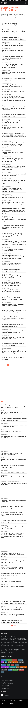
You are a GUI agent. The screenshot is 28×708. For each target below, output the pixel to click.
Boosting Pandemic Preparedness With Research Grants (13, 338)
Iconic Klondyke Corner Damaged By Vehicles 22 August (12, 561)
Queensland (21, 662)
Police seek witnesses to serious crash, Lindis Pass (13, 500)
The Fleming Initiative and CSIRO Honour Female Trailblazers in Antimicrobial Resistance (12, 66)
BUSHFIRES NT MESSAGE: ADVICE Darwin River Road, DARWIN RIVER (12, 567)
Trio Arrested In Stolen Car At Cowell (12, 586)
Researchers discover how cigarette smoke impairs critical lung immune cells (13, 182)
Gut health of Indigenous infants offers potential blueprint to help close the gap (12, 58)
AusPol (12, 664)
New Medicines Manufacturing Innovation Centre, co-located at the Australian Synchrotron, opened (13, 257)
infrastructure (23, 667)
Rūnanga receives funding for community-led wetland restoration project (12, 554)
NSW (6, 662)
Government (8, 660)
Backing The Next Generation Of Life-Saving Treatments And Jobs (14, 264)
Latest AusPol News (5, 688)
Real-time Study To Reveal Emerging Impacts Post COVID (13, 115)
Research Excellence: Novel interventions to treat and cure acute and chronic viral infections (13, 284)
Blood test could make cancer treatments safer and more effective (13, 196)
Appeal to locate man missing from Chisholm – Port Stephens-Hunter (12, 608)
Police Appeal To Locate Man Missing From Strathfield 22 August (13, 406)
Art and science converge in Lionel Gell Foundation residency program (13, 203)
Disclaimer (21, 700)
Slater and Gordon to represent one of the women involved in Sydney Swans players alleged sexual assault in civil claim (13, 536)
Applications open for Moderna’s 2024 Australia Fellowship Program (14, 311)
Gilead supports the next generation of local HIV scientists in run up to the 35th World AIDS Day (14, 351)
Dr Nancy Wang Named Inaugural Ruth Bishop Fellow (12, 276)
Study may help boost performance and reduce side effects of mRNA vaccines (13, 227)
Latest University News (6, 686)
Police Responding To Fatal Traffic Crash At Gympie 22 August (14, 425)
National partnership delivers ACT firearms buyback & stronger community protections (14, 483)
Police (2, 662)
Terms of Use (12, 700)
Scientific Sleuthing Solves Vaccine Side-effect (13, 51)
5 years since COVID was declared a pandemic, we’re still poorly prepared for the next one (13, 160)
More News (14, 625)
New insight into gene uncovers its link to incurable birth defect (13, 331)
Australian (15, 660)
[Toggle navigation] (25, 3)
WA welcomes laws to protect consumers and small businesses (11, 580)
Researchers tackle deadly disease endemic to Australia (13, 344)
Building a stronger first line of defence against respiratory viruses (13, 38)
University (3, 664)
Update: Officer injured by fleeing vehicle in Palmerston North (11, 621)
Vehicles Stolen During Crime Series (12, 472)
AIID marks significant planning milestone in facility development (12, 85)
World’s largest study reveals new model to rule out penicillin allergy (13, 44)
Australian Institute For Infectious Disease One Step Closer (12, 325)
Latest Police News (5, 685)
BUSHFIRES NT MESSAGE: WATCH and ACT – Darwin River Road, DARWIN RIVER (13, 514)
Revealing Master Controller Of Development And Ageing (11, 270)
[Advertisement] (14, 384)
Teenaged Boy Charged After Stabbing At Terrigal (13, 436)
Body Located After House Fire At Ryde (13, 477)
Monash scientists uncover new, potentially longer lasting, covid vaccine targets (12, 235)
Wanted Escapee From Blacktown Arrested (12, 413)
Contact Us (3, 703)
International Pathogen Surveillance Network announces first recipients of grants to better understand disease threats (14, 211)
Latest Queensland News (6, 682)
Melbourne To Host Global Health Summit (12, 152)
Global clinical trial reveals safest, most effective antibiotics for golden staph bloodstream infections (13, 31)
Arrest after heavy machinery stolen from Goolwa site (12, 466)
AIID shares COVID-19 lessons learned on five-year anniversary (14, 174)
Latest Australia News (6, 679)
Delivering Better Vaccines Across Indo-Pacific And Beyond (12, 121)
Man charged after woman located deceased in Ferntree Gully (12, 453)
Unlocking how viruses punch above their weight (13, 72)
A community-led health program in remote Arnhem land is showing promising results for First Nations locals (13, 145)
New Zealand (4, 669)
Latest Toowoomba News (7, 680)
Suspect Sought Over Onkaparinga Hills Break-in (13, 460)
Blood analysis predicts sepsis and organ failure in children (13, 304)
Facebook (6, 695)
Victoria (9, 662)
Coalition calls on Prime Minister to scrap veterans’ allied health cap (14, 419)
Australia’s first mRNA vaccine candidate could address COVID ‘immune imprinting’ (12, 189)
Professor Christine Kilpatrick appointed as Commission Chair (12, 298)
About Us (3, 700)
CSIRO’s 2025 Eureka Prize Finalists (13, 91)
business (10, 669)
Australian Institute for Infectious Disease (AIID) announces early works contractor (14, 318)
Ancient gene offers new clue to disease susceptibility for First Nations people (14, 219)
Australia (3, 660)
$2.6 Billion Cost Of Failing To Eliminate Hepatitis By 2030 (11, 24)
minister (17, 664)
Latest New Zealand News (7, 683)
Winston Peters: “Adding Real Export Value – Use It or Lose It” (12, 615)
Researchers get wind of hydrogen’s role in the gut (13, 79)
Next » (18, 365)
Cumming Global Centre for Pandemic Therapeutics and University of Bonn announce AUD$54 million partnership (14, 243)
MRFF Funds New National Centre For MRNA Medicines (14, 249)
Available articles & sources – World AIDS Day (13, 358)
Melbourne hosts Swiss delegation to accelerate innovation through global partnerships (14, 108)
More (11, 646)
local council (15, 662)
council (8, 664)
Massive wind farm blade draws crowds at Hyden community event (13, 574)
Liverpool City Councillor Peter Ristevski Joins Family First (13, 521)
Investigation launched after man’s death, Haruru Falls (12, 527)
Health (17, 667)
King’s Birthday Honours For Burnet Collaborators (13, 128)
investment (21, 669)
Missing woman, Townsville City (11, 431)
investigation (15, 669)
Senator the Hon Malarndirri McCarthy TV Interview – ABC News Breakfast (13, 602)
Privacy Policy (12, 703)
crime (2, 672)
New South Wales (5, 667)
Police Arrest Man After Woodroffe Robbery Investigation (12, 507)
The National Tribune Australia (15, 705)
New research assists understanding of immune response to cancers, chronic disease (13, 168)
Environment (12, 667)
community (20, 660)
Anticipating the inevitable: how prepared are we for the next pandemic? (12, 291)
